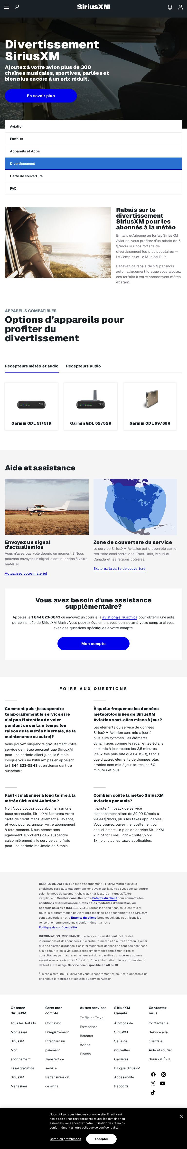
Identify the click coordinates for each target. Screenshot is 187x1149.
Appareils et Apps (25, 151)
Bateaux (86, 1036)
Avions (85, 1045)
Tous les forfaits (23, 1023)
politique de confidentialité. (100, 1128)
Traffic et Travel (92, 1018)
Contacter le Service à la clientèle (158, 1032)
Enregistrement (57, 1032)
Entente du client (104, 898)
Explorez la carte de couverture (119, 568)
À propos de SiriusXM (123, 1027)
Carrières (121, 1059)
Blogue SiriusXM (127, 1068)
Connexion (53, 1023)
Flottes (85, 1054)
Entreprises (88, 1027)
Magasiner (19, 1086)
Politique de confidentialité (58, 927)
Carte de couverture (26, 176)
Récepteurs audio (83, 366)
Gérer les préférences (65, 1139)
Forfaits (16, 139)
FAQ (13, 188)
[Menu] (7, 7)
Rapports (121, 1086)
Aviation (16, 126)
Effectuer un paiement (55, 1045)
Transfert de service (54, 1063)
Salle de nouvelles (122, 1045)
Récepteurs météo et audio (32, 366)
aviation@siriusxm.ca (119, 617)
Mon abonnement (20, 1054)
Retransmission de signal (57, 1081)
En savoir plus (41, 95)
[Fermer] (181, 1116)
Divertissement (22, 163)
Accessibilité (124, 1077)
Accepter (101, 1139)
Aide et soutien (161, 1050)
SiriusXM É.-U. (160, 1059)
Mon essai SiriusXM (19, 1036)
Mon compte (93, 643)
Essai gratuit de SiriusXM (23, 1072)
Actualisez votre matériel (26, 573)
